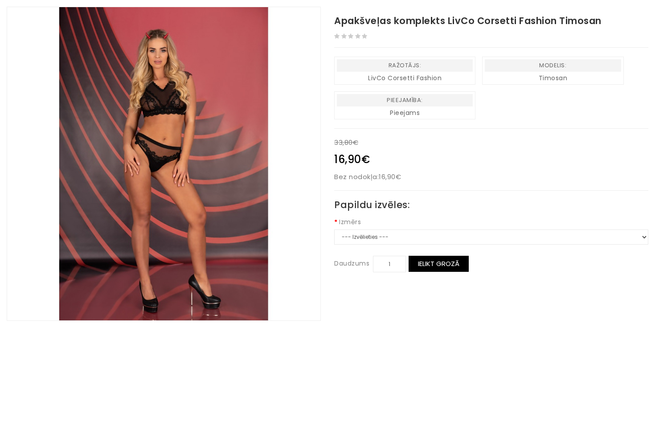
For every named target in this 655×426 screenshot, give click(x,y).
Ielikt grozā (438, 263)
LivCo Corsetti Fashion (405, 78)
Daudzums (351, 263)
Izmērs (350, 222)
